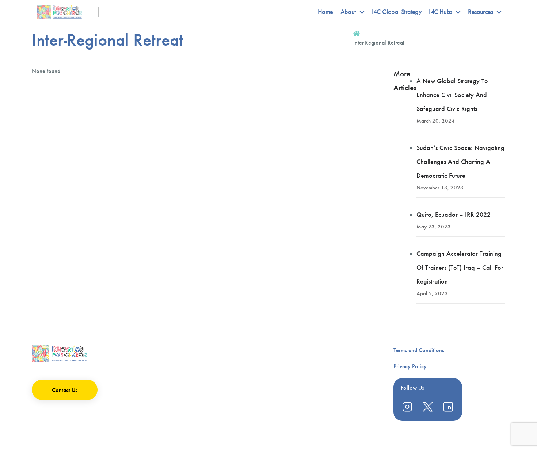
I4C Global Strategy (397, 12)
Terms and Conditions (418, 350)
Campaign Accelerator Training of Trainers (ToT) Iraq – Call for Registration (459, 267)
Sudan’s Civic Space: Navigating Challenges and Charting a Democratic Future (460, 162)
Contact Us (64, 389)
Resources (480, 12)
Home (325, 12)
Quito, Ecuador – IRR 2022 (453, 215)
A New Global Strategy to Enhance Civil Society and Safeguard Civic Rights (452, 95)
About (348, 12)
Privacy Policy (410, 366)
